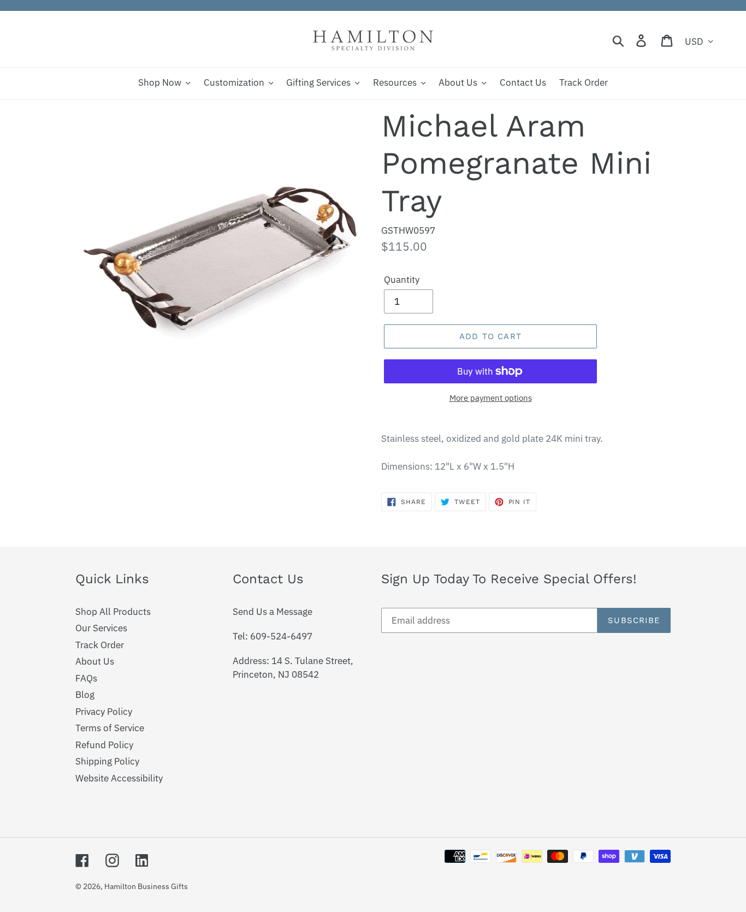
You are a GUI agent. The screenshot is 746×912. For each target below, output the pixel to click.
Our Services (101, 628)
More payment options (490, 398)
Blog (84, 695)
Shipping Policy (107, 761)
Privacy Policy (103, 712)
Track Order (99, 645)
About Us (94, 661)
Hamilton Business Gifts (146, 886)
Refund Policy (104, 745)
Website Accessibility (119, 778)
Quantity (401, 280)
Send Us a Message (272, 612)
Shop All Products (113, 612)
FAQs (86, 678)
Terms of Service (109, 728)
